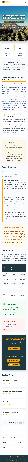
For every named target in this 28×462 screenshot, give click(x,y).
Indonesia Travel (6, 107)
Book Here (14, 348)
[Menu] (25, 2)
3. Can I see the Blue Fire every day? (12, 437)
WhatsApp (13, 360)
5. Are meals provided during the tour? (13, 447)
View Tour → (6, 383)
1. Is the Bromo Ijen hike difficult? (11, 428)
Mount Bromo (11, 96)
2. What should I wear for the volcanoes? (13, 433)
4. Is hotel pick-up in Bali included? (12, 442)
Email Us (14, 365)
